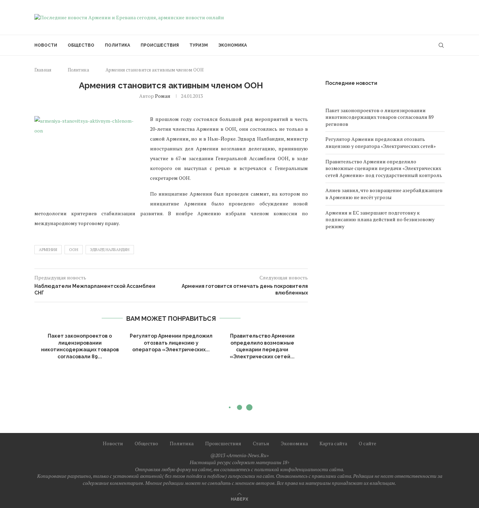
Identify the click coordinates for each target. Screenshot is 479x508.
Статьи (261, 443)
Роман (162, 96)
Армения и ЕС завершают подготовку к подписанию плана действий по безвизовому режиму (379, 219)
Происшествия (160, 45)
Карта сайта (333, 443)
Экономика (232, 45)
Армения (48, 249)
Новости (45, 45)
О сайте (367, 443)
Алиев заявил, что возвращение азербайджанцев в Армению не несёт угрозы (384, 194)
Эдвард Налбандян (109, 249)
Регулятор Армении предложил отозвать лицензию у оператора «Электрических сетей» (380, 142)
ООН (73, 249)
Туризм (198, 45)
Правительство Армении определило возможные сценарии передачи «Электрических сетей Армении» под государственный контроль (383, 168)
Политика (117, 45)
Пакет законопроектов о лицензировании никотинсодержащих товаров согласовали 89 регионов (379, 117)
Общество (81, 45)
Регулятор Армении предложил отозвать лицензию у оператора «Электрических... (171, 342)
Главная (42, 70)
